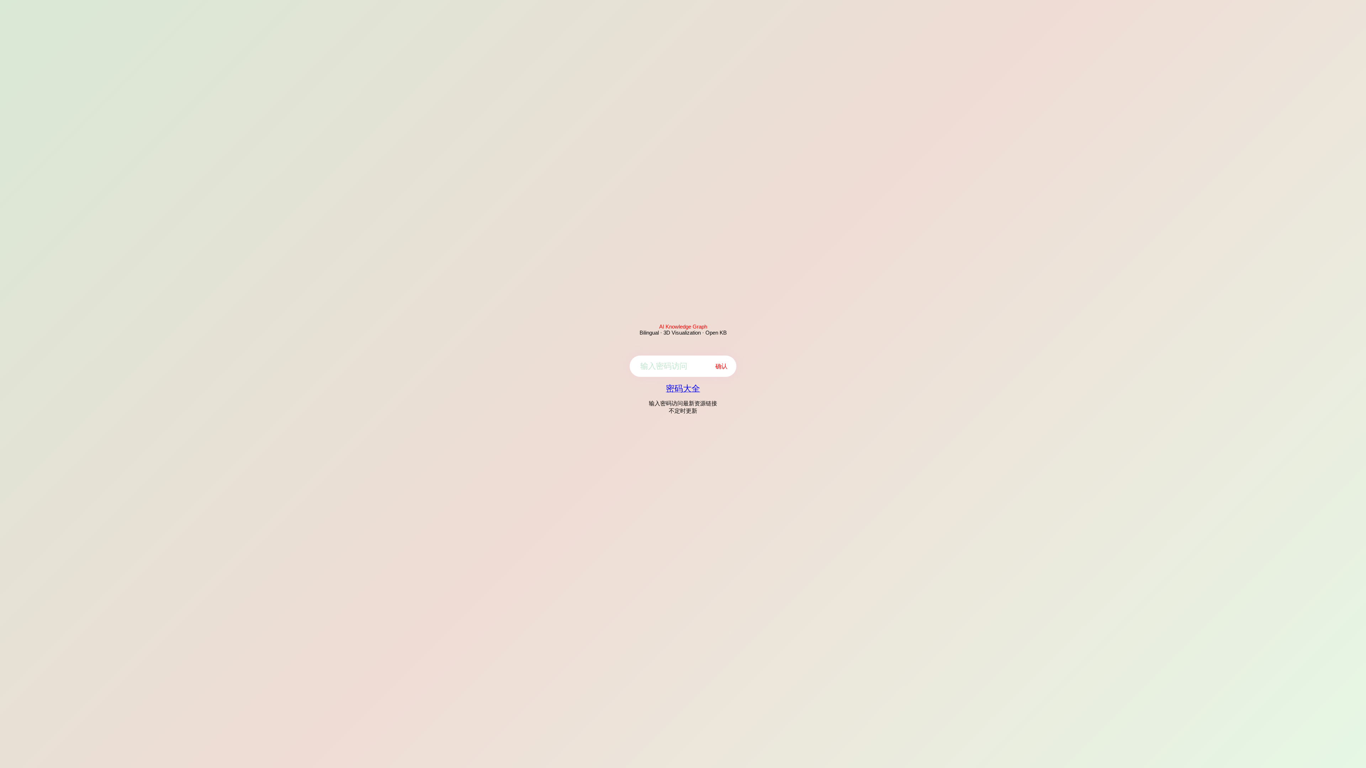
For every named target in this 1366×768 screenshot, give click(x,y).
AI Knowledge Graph (683, 327)
